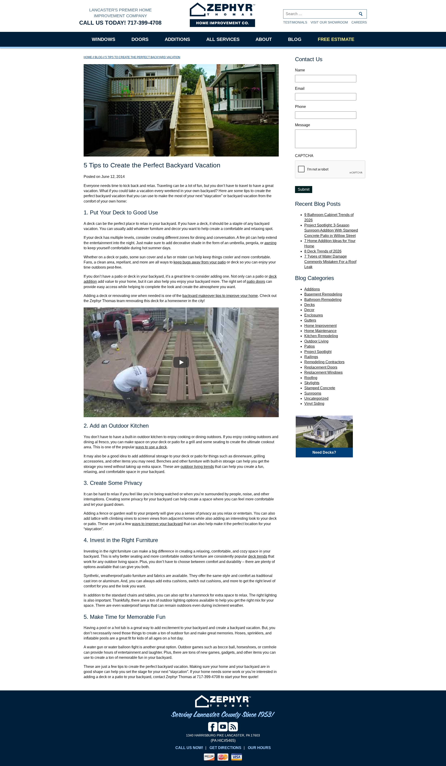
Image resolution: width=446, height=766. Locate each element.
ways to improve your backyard (157, 524)
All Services (222, 39)
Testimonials (295, 22)
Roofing (310, 378)
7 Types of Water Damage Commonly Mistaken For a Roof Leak (330, 261)
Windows (103, 39)
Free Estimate (336, 39)
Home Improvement (320, 326)
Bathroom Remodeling (322, 300)
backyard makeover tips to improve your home (220, 296)
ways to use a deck (151, 447)
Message (302, 125)
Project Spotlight (317, 352)
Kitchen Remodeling (321, 336)
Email (300, 88)
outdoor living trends (197, 467)
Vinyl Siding (314, 404)
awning (270, 243)
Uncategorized (316, 398)
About (264, 39)
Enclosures (313, 315)
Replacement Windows (323, 372)
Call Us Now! (189, 748)
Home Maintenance (320, 331)
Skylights (311, 383)
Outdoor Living (316, 341)
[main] (181, 369)
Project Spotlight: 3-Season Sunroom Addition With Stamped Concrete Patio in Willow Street (331, 230)
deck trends (257, 556)
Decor (309, 310)
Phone (300, 107)
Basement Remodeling (323, 294)
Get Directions (225, 748)
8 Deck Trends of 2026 (322, 251)
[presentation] (330, 169)
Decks (309, 305)
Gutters (310, 320)
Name (300, 70)
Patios (309, 346)
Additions (177, 39)
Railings (311, 357)
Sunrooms (312, 393)
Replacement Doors (320, 367)
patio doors (256, 281)
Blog (295, 39)
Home (88, 57)
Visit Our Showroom (329, 22)
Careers (359, 22)
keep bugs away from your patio (200, 262)
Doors (139, 39)
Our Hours (259, 748)
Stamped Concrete (319, 388)
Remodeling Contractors (324, 362)
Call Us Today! (120, 23)
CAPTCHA (304, 156)
